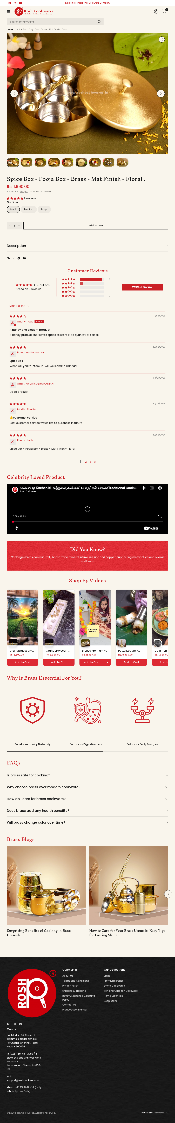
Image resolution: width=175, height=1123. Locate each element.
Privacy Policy (70, 985)
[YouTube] (20, 3)
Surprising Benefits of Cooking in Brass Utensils (39, 933)
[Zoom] (162, 39)
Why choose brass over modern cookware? (43, 787)
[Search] (99, 21)
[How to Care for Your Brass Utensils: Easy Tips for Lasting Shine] (128, 885)
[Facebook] (9, 3)
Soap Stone (111, 1001)
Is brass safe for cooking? (28, 775)
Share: (11, 258)
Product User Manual (74, 1009)
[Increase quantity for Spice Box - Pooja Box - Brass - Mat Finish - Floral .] (19, 226)
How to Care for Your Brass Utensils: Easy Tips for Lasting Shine (127, 933)
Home (10, 29)
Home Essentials (113, 996)
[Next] (161, 93)
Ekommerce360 (160, 1112)
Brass (107, 975)
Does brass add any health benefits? (38, 810)
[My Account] (156, 11)
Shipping (24, 191)
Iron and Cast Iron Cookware (121, 991)
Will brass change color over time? (36, 822)
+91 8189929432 (24, 1087)
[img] (18, 316)
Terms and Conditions (75, 980)
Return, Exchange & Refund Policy (78, 997)
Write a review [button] (142, 287)
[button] (15, 198)
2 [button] (86, 462)
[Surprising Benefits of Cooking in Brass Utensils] (46, 885)
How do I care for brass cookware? (36, 798)
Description (16, 245)
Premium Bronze (114, 980)
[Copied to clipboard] (24, 258)
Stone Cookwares (114, 985)
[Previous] (14, 93)
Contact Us (69, 1004)
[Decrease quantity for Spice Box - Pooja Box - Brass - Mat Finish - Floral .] (9, 226)
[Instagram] (15, 3)
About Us (67, 975)
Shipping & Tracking (74, 991)
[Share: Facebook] (19, 258)
